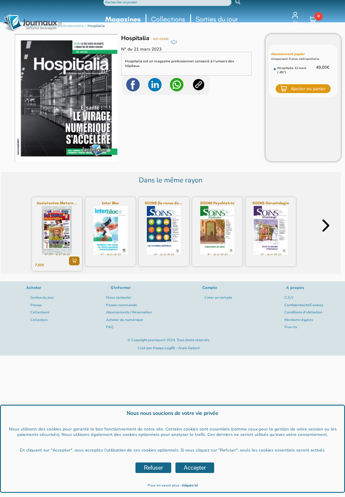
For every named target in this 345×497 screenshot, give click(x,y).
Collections (168, 19)
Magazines (123, 19)
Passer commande (121, 305)
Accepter (195, 468)
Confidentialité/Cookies (303, 305)
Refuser (153, 468)
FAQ (110, 327)
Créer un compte (218, 297)
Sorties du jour (217, 19)
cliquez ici (190, 485)
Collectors (39, 320)
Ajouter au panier (308, 88)
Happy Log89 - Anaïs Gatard (176, 348)
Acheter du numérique (124, 320)
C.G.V (289, 297)
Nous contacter (118, 297)
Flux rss (290, 327)
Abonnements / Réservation (129, 312)
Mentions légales (298, 320)
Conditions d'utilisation (303, 312)
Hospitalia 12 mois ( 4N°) (291, 70)
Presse (36, 305)
